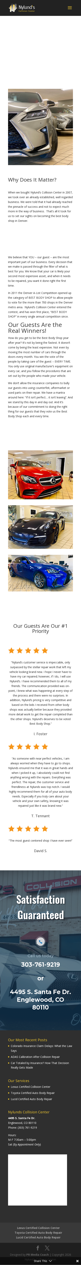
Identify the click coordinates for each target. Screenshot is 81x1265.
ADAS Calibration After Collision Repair (35, 1057)
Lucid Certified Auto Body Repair (31, 1099)
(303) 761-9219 (27, 1127)
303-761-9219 (40, 964)
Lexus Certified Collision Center (30, 1087)
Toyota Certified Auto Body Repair (33, 1093)
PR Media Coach (37, 1254)
